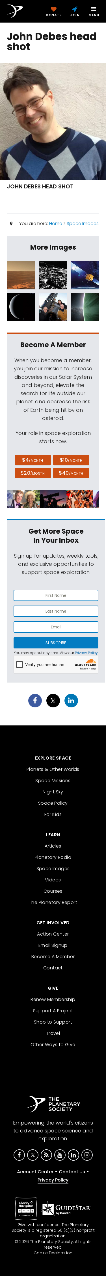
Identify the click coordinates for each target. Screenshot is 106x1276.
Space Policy (53, 803)
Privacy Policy (86, 652)
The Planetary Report (53, 902)
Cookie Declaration (53, 1253)
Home (55, 223)
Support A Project (53, 1010)
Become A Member (53, 956)
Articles (53, 846)
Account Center (35, 1172)
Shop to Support (53, 1022)
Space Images (83, 223)
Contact (53, 968)
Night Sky (53, 792)
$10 (71, 459)
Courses (53, 891)
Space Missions (53, 780)
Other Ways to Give (53, 1044)
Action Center (53, 934)
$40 (71, 472)
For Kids (53, 814)
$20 (33, 472)
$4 (32, 459)
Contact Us (72, 1172)
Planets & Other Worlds (53, 769)
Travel (53, 1033)
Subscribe (56, 643)
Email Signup (53, 945)
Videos (53, 880)
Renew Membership (53, 999)
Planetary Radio (53, 857)
